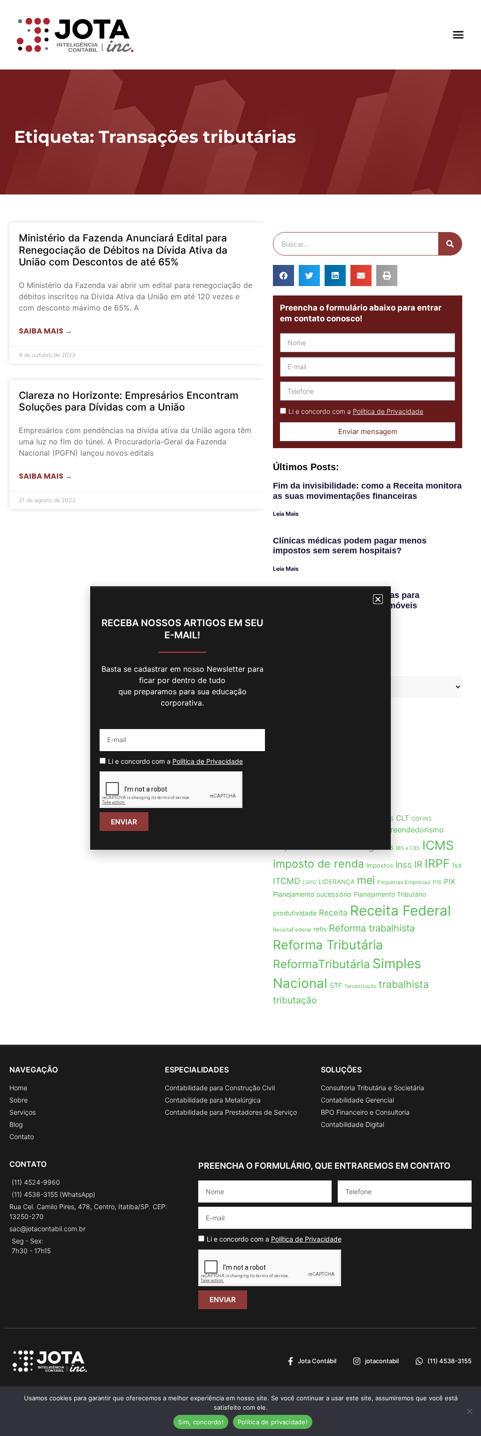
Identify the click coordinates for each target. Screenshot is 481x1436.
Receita (333, 912)
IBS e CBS (408, 848)
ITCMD (286, 881)
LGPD (309, 882)
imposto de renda (318, 863)
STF (336, 985)
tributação (295, 1000)
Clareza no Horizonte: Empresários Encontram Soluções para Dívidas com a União (129, 401)
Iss (457, 865)
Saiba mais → (45, 331)
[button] (458, 35)
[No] (469, 1411)
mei (366, 880)
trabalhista (404, 984)
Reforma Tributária (328, 944)
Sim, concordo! (201, 1422)
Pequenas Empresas (403, 881)
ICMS (438, 845)
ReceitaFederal (292, 929)
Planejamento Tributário (390, 894)
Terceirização (360, 986)
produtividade (295, 913)
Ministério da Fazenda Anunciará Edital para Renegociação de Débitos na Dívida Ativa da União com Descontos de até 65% (123, 249)
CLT (402, 818)
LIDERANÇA (336, 881)
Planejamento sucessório (312, 894)
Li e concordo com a (355, 411)
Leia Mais (286, 513)
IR (418, 864)
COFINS (421, 818)
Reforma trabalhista (372, 928)
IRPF (437, 863)
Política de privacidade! (273, 1422)
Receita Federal (400, 910)
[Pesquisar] (450, 244)
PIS (437, 881)
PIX (449, 881)
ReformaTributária (321, 964)
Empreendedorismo (409, 829)
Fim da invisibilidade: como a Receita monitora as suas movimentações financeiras (367, 491)
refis (319, 929)
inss (404, 864)
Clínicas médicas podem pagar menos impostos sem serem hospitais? (350, 546)
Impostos (379, 865)
